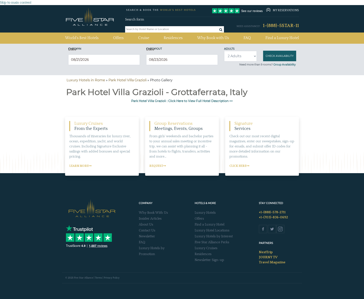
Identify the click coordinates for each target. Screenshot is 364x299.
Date (73, 49)
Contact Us (147, 230)
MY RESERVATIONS (286, 10)
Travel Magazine (272, 262)
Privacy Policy (111, 277)
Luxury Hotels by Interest (214, 236)
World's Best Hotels (82, 38)
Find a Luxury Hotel (282, 38)
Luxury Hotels (205, 213)
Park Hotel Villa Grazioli (127, 80)
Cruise (143, 38)
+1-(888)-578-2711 (272, 212)
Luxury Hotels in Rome (86, 80)
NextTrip (266, 252)
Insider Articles (150, 218)
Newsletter (147, 236)
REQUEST (156, 166)
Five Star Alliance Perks (212, 242)
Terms (98, 277)
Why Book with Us (213, 38)
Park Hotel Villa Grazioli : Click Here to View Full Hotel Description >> (182, 101)
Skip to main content (15, 2)
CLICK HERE (237, 166)
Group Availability (284, 64)
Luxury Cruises (206, 248)
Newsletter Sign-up (209, 260)
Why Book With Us (153, 213)
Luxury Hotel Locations (212, 230)
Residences (173, 38)
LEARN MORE (79, 166)
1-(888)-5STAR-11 (281, 25)
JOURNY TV (268, 257)
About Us (146, 224)
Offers (118, 38)
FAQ (247, 38)
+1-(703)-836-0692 (273, 217)
